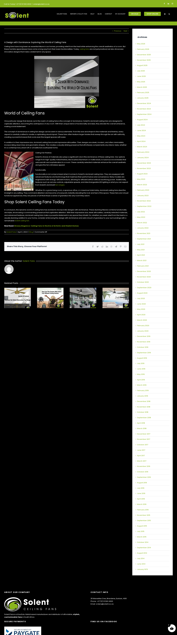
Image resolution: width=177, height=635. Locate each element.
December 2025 (144, 54)
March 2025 (142, 87)
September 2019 (144, 352)
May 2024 (141, 136)
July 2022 (141, 212)
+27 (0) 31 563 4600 (105, 601)
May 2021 (141, 249)
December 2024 (144, 103)
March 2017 (141, 461)
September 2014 (144, 547)
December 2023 (144, 163)
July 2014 (140, 558)
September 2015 (144, 520)
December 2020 (144, 271)
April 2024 (141, 141)
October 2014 (142, 542)
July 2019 (140, 363)
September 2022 (144, 206)
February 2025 (143, 92)
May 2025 (141, 81)
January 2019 (142, 396)
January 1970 (142, 569)
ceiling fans (84, 49)
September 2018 (144, 417)
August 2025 (142, 65)
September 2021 (144, 239)
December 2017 (143, 434)
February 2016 (143, 509)
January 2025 (142, 98)
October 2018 (142, 412)
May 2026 (141, 44)
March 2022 (142, 222)
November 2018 (143, 407)
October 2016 (142, 472)
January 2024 (143, 157)
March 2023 (142, 184)
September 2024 (144, 114)
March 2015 (141, 537)
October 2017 (142, 444)
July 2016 (140, 488)
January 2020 (142, 331)
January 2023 (142, 195)
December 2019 (143, 336)
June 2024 (141, 130)
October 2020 (143, 282)
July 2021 (140, 244)
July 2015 (140, 531)
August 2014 (142, 553)
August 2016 (142, 482)
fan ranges (60, 185)
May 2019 (141, 374)
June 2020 (141, 304)
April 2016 (141, 499)
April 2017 (141, 455)
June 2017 (141, 450)
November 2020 (144, 277)
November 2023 (144, 168)
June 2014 (141, 564)
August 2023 (142, 174)
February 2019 (143, 390)
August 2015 (142, 526)
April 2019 (141, 379)
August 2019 (142, 358)
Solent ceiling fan (22, 220)
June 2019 (141, 369)
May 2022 (141, 217)
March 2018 (141, 428)
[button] (169, 14)
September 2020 (144, 287)
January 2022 (142, 228)
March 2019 (141, 385)
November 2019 (143, 342)
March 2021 (141, 260)
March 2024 (142, 146)
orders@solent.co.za (41, 4)
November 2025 (144, 60)
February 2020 (143, 325)
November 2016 (143, 466)
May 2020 (141, 309)
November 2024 (144, 109)
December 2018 (143, 401)
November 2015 (143, 515)
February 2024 (143, 152)
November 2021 (143, 233)
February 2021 (143, 266)
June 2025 (141, 76)
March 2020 (142, 320)
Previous (117, 31)
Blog (31, 232)
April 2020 (141, 314)
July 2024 (141, 125)
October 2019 (142, 347)
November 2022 (144, 201)
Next (125, 31)
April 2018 (141, 423)
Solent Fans (11, 232)
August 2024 (142, 119)
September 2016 (144, 477)
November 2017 (143, 439)
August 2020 (142, 293)
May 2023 (141, 179)
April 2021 (141, 255)
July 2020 (141, 298)
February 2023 (143, 190)
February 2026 (143, 49)
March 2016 (141, 504)
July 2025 (141, 71)
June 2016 (141, 493)
